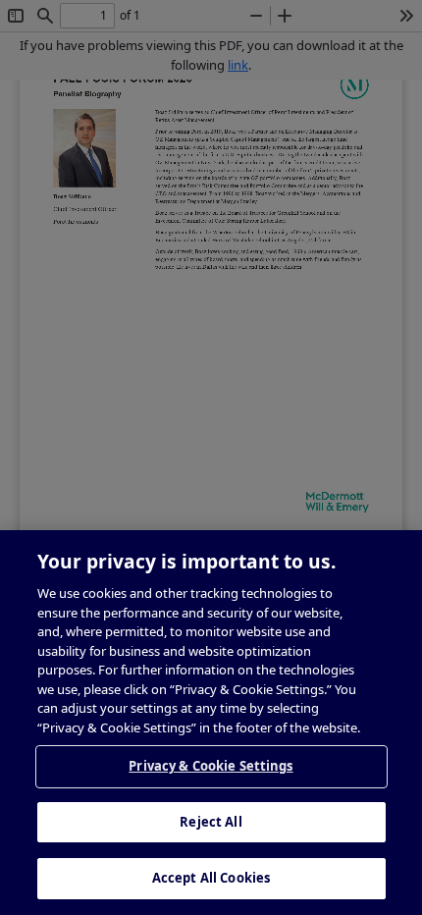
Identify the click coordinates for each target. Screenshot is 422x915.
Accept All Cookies (211, 878)
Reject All (210, 822)
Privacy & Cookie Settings (210, 766)
